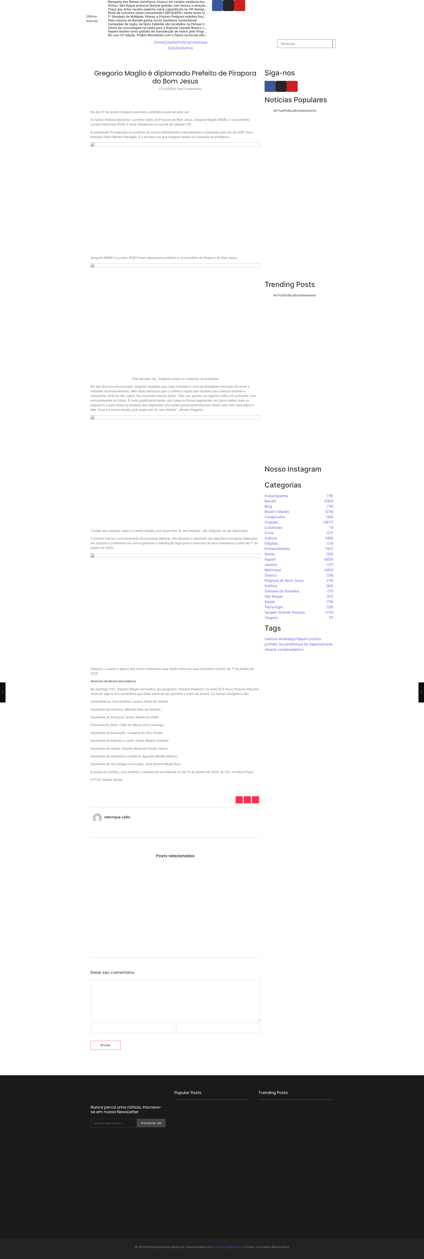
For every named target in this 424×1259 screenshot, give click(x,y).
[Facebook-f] (217, 5)
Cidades (171, 42)
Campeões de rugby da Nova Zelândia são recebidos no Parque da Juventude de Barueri (173, 24)
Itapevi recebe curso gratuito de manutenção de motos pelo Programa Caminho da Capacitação (178, 31)
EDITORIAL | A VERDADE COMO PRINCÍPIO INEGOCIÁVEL (206, 1198)
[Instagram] (228, 5)
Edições (175, 48)
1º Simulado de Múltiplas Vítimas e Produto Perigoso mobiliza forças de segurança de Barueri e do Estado (185, 16)
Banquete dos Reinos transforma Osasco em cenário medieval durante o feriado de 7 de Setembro (299, 139)
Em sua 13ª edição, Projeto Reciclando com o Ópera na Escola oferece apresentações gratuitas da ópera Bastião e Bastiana (198, 35)
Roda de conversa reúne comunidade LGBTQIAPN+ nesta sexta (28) (158, 13)
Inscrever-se (151, 1123)
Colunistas (198, 42)
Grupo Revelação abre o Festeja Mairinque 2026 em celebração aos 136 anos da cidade (299, 262)
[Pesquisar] (334, 43)
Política (184, 42)
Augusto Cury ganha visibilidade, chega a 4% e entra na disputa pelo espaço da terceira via (299, 446)
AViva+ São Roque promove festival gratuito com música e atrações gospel (163, 5)
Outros (187, 48)
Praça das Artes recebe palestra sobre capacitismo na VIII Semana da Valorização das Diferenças (179, 9)
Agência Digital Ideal (228, 1247)
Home (159, 42)
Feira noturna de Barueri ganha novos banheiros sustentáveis (152, 20)
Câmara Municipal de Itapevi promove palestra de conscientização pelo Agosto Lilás (208, 1167)
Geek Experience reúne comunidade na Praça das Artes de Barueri (299, 223)
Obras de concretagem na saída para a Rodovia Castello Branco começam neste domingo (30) (177, 28)
